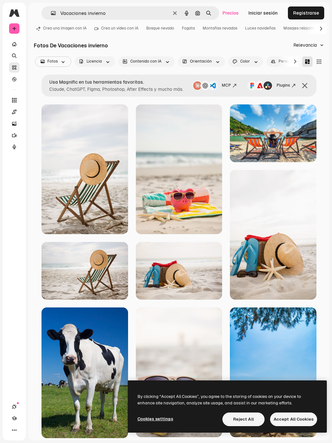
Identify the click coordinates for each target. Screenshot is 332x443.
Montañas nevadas (220, 28)
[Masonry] (307, 61)
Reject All (243, 419)
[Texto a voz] (14, 147)
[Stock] (14, 67)
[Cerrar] (305, 86)
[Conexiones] (14, 406)
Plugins (283, 85)
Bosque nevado (160, 28)
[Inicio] (14, 44)
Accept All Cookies (294, 419)
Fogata (188, 28)
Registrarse (306, 13)
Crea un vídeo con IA (119, 28)
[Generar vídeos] (14, 135)
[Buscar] (14, 56)
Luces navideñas (260, 28)
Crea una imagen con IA (65, 28)
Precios (230, 13)
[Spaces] (14, 112)
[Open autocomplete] (51, 13)
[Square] (319, 61)
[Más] (14, 430)
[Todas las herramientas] (14, 100)
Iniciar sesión (263, 13)
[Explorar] (14, 79)
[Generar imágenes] (14, 123)
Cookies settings (155, 419)
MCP (226, 85)
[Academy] (14, 418)
